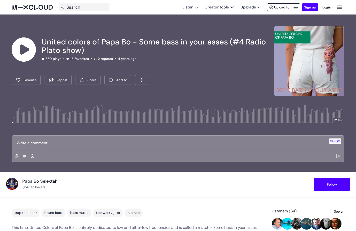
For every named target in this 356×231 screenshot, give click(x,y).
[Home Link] (32, 7)
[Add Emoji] (32, 156)
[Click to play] (24, 49)
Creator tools (217, 7)
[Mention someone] (17, 156)
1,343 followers (33, 187)
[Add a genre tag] (24, 156)
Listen (187, 7)
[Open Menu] (339, 7)
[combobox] (141, 80)
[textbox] (170, 142)
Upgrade (248, 7)
